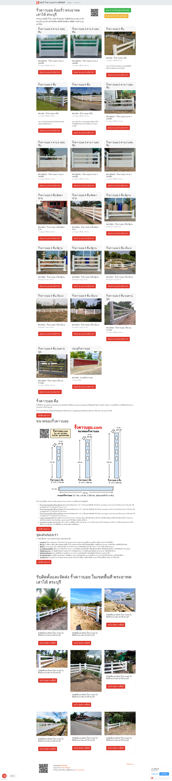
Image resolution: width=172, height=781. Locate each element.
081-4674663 (66, 768)
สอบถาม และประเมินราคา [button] (50, 72)
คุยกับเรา (70, 2)
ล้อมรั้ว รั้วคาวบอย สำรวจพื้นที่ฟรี (52, 2)
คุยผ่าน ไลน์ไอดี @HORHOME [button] (118, 10)
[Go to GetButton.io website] (4, 779)
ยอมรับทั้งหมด (164, 774)
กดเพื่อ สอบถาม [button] (44, 415)
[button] (94, 12)
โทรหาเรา (77, 2)
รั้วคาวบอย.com (79, 770)
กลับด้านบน (130, 764)
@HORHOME (63, 765)
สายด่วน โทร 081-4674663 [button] (116, 16)
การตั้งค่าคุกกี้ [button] (154, 774)
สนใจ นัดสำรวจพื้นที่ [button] (48, 643)
